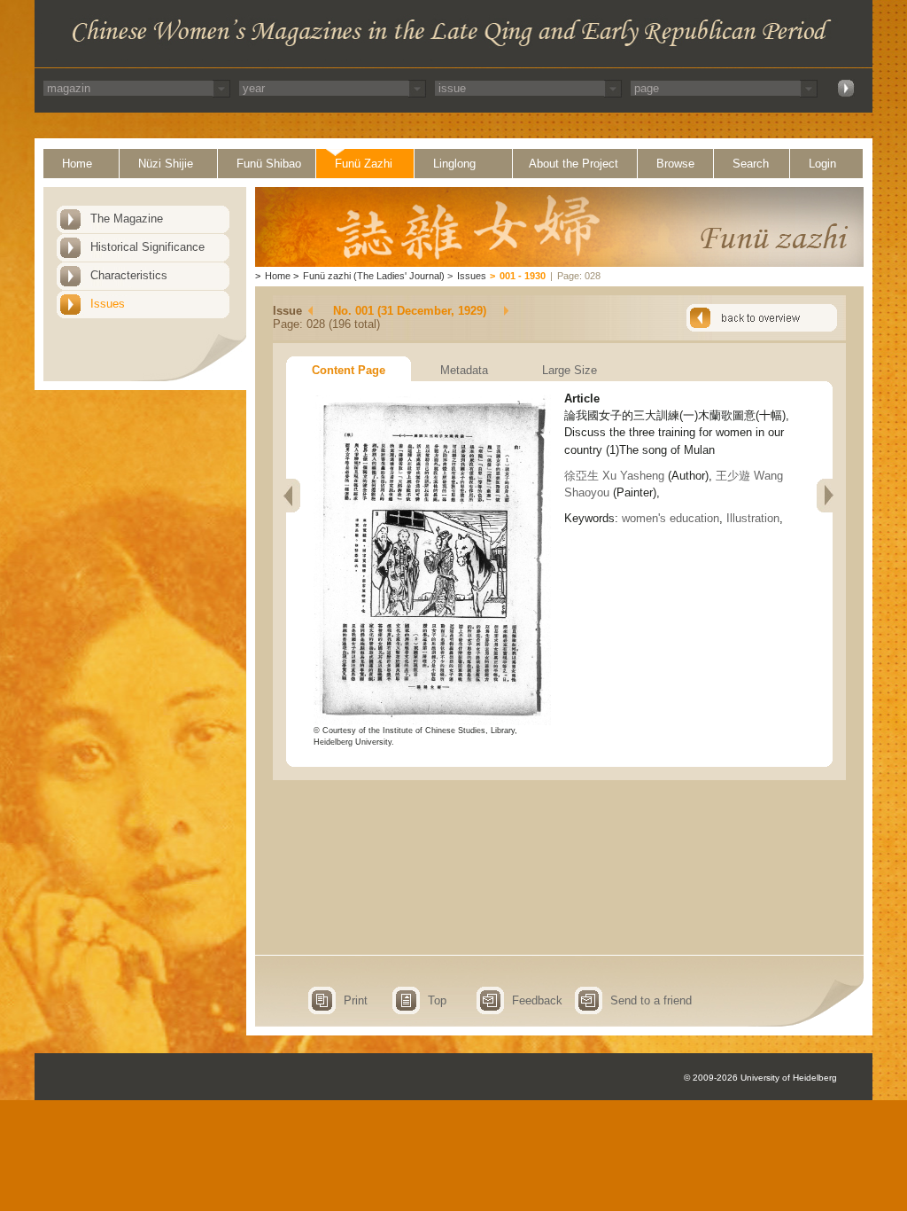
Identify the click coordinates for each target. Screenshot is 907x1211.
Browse (675, 163)
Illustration (752, 518)
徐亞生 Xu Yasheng (614, 475)
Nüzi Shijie (165, 163)
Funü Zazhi (363, 163)
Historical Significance (147, 247)
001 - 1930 (523, 275)
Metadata (464, 370)
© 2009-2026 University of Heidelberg (760, 1077)
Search (751, 163)
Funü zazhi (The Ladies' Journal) (374, 275)
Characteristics (128, 275)
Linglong (454, 163)
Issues (107, 303)
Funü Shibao (268, 163)
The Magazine (126, 218)
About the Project (573, 163)
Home (77, 163)
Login (822, 163)
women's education (670, 518)
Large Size (569, 370)
